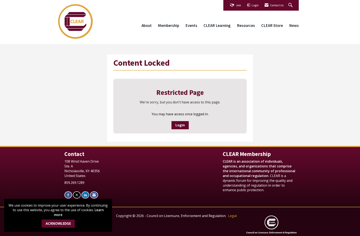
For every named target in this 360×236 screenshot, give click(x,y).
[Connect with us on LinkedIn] (85, 195)
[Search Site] (291, 5)
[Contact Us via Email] (94, 195)
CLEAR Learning (217, 25)
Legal (232, 215)
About (146, 25)
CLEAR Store (272, 25)
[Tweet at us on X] (77, 195)
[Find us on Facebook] (68, 195)
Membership (168, 25)
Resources (246, 25)
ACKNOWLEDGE (58, 223)
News (294, 25)
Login (180, 125)
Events (191, 25)
